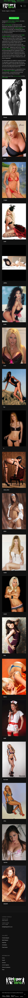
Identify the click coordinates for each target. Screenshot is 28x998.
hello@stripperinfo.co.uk (7, 926)
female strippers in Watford (8, 11)
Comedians (4, 944)
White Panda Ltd (20, 992)
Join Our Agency (5, 964)
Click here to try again (10, 22)
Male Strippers (5, 940)
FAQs (3, 969)
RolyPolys (4, 942)
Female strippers (5, 937)
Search (3, 960)
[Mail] (25, 994)
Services (4, 962)
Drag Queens (4, 947)
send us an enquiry (17, 76)
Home (3, 957)
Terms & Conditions (6, 967)
